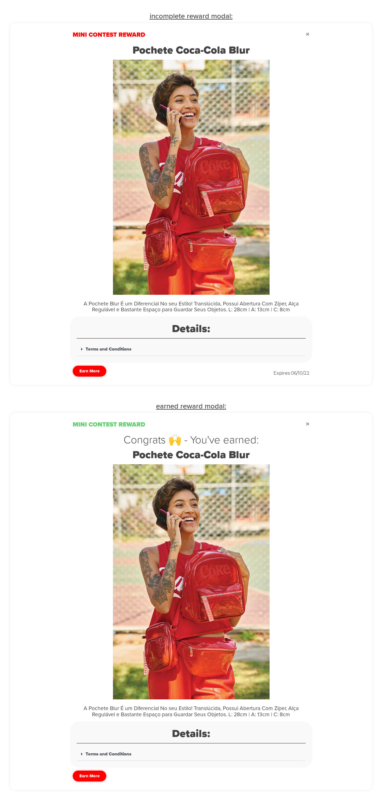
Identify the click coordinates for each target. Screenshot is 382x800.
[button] (191, 349)
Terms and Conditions (108, 349)
